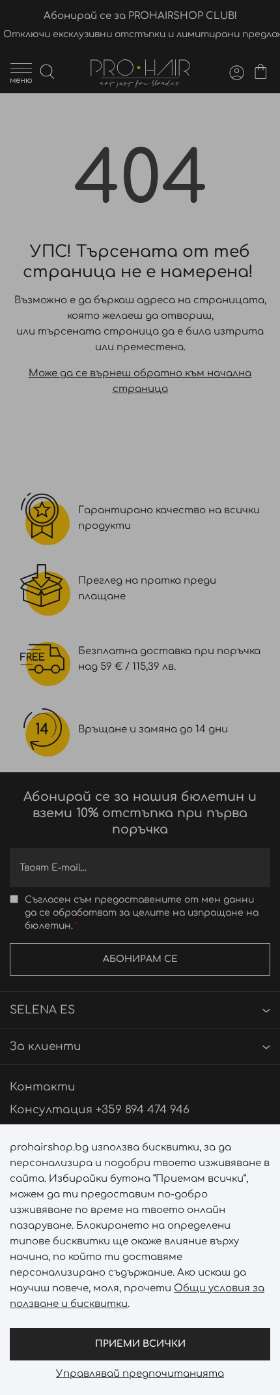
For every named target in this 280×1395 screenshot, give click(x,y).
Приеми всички (140, 1344)
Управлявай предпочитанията (140, 1374)
